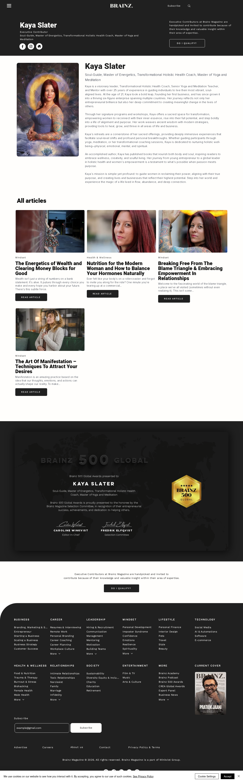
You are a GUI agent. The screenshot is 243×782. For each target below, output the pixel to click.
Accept (227, 776)
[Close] (239, 776)
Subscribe (174, 5)
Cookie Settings (207, 776)
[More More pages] (59, 654)
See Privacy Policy (143, 776)
